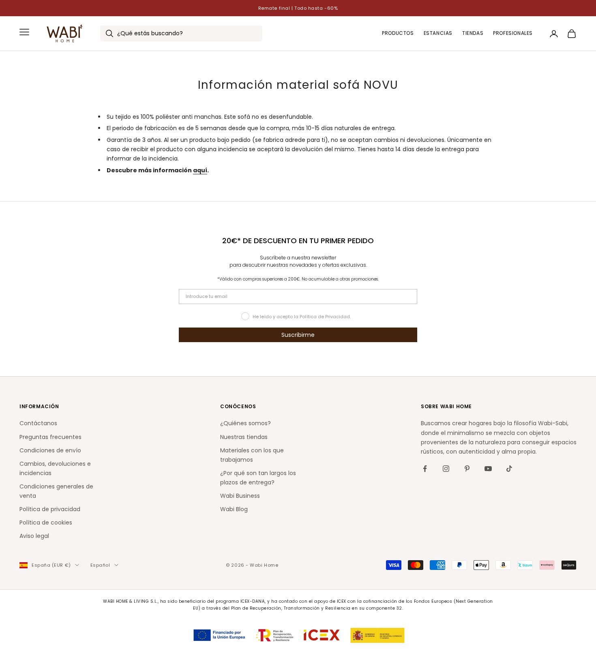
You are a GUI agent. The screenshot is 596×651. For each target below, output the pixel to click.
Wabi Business (240, 496)
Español (100, 565)
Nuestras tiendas (244, 437)
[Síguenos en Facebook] (425, 469)
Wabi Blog (234, 509)
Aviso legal (34, 536)
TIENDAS (472, 33)
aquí (200, 170)
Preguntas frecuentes (50, 437)
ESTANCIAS (438, 33)
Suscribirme (298, 335)
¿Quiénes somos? (245, 423)
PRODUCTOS (398, 33)
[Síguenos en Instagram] (446, 469)
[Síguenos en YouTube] (488, 469)
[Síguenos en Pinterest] (467, 469)
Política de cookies (45, 522)
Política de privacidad (49, 509)
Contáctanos (38, 423)
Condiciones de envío (50, 450)
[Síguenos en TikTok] (509, 469)
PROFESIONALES (513, 33)
